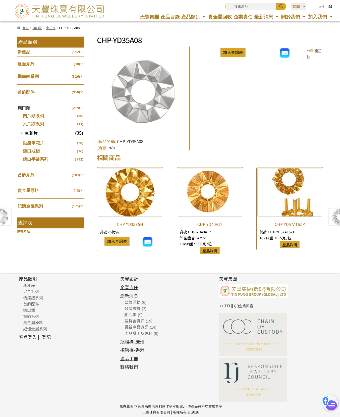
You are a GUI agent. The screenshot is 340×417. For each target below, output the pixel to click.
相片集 (130, 314)
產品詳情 (209, 250)
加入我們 (317, 16)
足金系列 (26, 64)
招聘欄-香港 (132, 350)
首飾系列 (26, 175)
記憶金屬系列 (30, 206)
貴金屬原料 (28, 190)
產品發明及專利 (138, 333)
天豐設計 (129, 278)
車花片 (51, 27)
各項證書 (132, 308)
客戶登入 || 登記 (35, 337)
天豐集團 (149, 16)
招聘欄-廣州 (132, 341)
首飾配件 (26, 92)
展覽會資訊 (134, 321)
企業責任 (243, 16)
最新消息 (263, 16)
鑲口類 (37, 27)
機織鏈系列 (28, 76)
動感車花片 (33, 143)
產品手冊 (129, 358)
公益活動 (132, 302)
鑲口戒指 (31, 151)
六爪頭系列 (33, 124)
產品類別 (190, 16)
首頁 (25, 27)
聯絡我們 (129, 367)
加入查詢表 (233, 52)
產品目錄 (170, 16)
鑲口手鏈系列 (35, 159)
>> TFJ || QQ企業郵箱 (236, 305)
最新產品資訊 (136, 327)
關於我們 (290, 16)
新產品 (24, 51)
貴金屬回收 (220, 16)
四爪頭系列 (33, 115)
